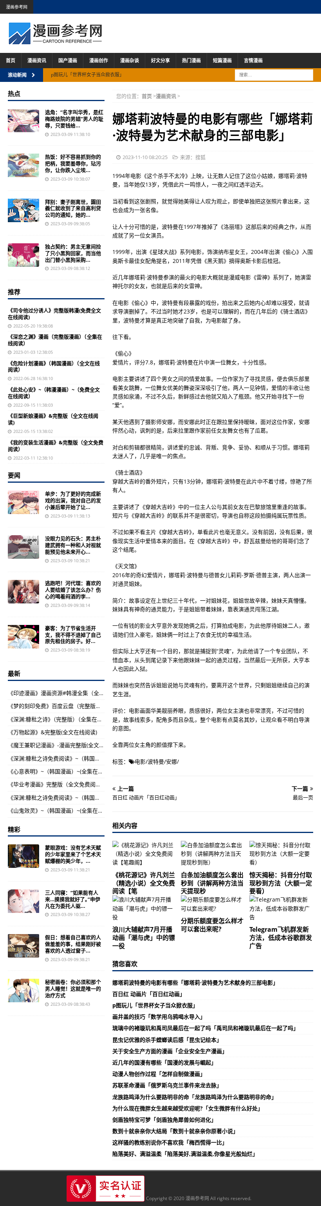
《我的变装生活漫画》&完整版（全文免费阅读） (55, 446)
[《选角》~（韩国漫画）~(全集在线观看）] (23, 120)
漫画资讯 (36, 60)
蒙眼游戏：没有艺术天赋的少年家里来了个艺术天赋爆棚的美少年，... (73, 854)
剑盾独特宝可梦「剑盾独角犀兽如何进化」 (164, 1119)
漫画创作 (98, 60)
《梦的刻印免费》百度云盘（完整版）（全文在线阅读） (75, 706)
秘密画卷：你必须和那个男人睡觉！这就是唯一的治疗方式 (73, 988)
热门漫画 (191, 60)
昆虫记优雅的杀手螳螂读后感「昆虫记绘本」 (167, 1039)
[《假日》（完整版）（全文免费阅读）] (23, 946)
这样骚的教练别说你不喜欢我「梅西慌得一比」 (169, 1142)
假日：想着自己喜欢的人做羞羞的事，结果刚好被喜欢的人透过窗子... (73, 944)
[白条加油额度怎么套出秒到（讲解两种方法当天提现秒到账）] (213, 854)
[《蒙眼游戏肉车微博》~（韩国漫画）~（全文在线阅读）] (23, 856)
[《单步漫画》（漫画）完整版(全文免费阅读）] (23, 502)
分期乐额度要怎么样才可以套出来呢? (212, 924)
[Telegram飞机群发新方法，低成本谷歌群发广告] (281, 908)
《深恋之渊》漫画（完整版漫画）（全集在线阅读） (55, 340)
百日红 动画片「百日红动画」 (148, 994)
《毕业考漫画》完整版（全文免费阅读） (57, 784)
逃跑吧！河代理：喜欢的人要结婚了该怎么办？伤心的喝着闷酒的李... (73, 589)
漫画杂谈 (129, 60)
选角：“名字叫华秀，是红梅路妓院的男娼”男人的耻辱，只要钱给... (74, 119)
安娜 (171, 761)
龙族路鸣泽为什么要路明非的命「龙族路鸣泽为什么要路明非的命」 (194, 1097)
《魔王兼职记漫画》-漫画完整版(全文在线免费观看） (72, 745)
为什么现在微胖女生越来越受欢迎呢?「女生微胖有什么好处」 (187, 1108)
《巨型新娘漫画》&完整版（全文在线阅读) (53, 419)
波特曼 (156, 761)
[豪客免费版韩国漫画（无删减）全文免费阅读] (23, 636)
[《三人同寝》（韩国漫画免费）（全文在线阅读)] (23, 901)
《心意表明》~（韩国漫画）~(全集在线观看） (64, 771)
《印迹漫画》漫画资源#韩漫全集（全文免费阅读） (70, 693)
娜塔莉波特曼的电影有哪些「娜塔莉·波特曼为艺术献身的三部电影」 (195, 982)
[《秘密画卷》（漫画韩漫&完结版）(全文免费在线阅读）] (23, 990)
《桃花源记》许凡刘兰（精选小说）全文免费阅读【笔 (143, 883)
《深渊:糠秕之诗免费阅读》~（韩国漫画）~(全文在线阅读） (81, 758)
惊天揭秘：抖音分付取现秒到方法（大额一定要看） (280, 883)
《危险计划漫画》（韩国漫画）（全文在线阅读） (54, 366)
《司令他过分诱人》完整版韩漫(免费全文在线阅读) (54, 314)
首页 (10, 60)
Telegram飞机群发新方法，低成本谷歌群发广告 (280, 937)
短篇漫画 (222, 60)
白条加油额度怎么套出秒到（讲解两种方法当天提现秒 (212, 883)
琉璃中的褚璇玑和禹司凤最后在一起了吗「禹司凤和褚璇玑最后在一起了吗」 (205, 1028)
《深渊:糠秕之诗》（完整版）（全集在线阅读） (63, 719)
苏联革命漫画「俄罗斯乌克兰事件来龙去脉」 (167, 1085)
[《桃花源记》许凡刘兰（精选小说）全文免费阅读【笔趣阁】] (144, 854)
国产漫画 (67, 60)
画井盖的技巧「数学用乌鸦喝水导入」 (159, 1016)
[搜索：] (274, 74)
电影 (140, 761)
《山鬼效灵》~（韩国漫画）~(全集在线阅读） (64, 810)
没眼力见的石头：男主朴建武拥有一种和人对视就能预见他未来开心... (73, 545)
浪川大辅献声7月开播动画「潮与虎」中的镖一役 (143, 937)
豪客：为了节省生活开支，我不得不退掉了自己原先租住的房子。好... (73, 635)
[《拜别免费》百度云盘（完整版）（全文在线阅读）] (23, 210)
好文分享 (160, 60)
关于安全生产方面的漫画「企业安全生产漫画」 (169, 1051)
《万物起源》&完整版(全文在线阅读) (52, 732)
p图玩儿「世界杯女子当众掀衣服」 (155, 1005)
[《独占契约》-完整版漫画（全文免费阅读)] (23, 255)
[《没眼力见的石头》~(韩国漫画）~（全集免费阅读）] (23, 547)
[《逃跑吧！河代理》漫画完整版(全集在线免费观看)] (23, 591)
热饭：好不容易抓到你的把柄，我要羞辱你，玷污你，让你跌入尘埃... (73, 163)
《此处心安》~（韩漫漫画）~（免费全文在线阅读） (54, 393)
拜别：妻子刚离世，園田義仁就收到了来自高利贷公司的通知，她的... (73, 208)
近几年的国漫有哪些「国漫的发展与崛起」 (164, 1062)
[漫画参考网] (55, 40)
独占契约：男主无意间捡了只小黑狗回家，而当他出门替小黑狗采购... (73, 253)
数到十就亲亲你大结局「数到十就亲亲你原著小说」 (175, 1131)
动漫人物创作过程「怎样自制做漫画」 (159, 1073)
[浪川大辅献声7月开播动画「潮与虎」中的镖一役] (144, 908)
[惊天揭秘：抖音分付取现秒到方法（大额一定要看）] (281, 854)
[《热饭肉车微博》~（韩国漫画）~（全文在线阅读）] (23, 165)
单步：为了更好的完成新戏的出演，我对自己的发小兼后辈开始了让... (73, 500)
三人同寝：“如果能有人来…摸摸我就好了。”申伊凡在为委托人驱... (72, 899)
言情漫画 (253, 60)
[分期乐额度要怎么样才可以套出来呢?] (213, 904)
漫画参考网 (16, 7)
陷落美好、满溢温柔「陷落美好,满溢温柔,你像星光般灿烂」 (185, 1153)
